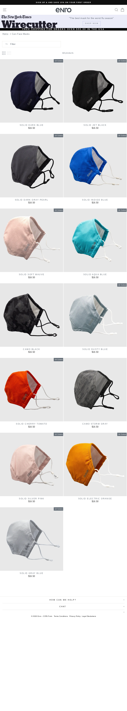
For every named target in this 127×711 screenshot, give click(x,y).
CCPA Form (47, 616)
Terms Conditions (61, 616)
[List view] (9, 53)
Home (5, 34)
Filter (13, 44)
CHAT (62, 606)
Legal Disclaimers (89, 616)
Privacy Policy (75, 616)
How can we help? (62, 600)
